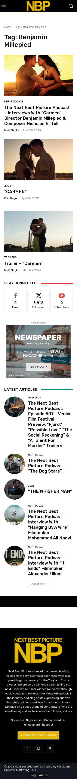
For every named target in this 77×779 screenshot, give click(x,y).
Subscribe (61, 293)
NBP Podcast (13, 101)
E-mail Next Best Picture (38, 735)
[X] (50, 749)
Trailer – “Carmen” (23, 263)
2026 (31, 486)
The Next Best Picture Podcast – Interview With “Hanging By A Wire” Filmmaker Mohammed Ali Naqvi (49, 524)
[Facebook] (27, 749)
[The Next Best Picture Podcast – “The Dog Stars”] (14, 464)
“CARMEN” (15, 191)
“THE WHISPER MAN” (50, 491)
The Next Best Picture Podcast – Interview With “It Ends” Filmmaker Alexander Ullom (47, 563)
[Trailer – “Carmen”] (38, 231)
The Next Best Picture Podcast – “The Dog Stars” (47, 466)
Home (8, 27)
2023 (7, 185)
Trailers (10, 257)
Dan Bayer (11, 198)
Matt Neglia (11, 130)
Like (15, 293)
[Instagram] (38, 749)
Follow (39, 293)
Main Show (34, 398)
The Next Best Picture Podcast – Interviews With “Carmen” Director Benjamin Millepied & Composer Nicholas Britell (37, 115)
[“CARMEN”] (38, 159)
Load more (37, 584)
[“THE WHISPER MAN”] (14, 489)
